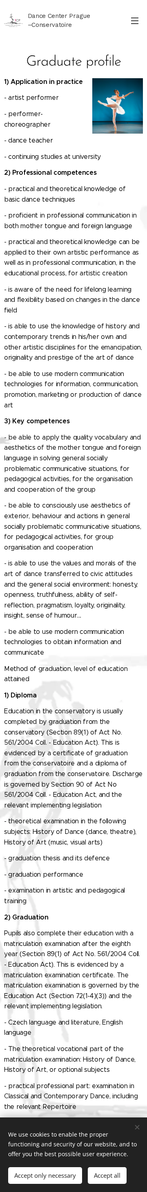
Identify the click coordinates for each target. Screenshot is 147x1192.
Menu (135, 20)
